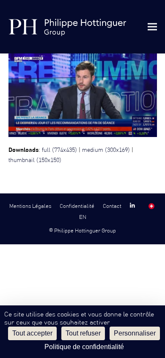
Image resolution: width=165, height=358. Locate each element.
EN (82, 217)
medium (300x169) (106, 150)
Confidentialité (77, 206)
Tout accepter (32, 333)
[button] (152, 26)
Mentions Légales (30, 206)
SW (152, 206)
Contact (112, 206)
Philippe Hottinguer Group (85, 231)
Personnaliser (135, 333)
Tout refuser (83, 333)
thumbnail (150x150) (34, 160)
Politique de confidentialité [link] (84, 346)
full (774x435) (59, 150)
